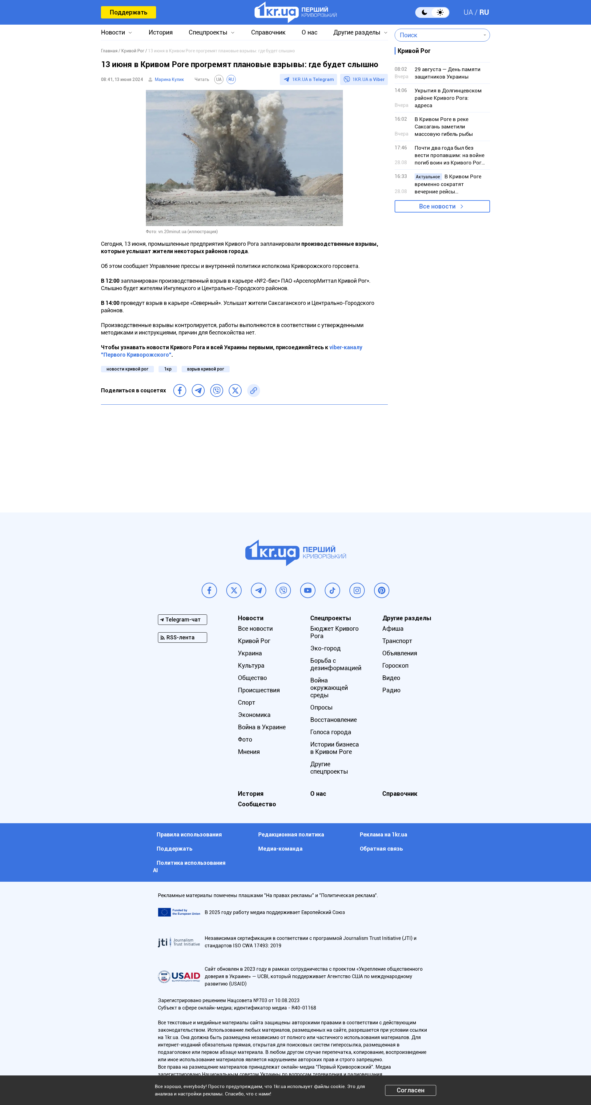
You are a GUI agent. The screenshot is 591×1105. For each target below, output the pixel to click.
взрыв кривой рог (205, 368)
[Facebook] (179, 390)
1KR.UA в (313, 79)
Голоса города (330, 732)
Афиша (393, 628)
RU (484, 12)
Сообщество (257, 804)
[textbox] (438, 35)
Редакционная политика (291, 834)
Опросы (321, 707)
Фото (245, 739)
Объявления (399, 653)
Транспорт (397, 641)
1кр (167, 368)
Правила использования (189, 834)
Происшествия (259, 690)
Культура (251, 665)
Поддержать (128, 12)
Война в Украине (262, 727)
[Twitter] (235, 390)
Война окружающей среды (329, 688)
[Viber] (216, 390)
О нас (309, 32)
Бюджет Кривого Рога (334, 632)
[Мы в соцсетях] (209, 590)
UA (468, 12)
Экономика (254, 714)
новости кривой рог (127, 368)
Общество (252, 678)
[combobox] (438, 35)
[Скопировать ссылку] (253, 390)
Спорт (246, 702)
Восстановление (333, 719)
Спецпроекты (208, 32)
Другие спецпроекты (329, 767)
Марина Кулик (169, 79)
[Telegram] (198, 390)
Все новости (437, 206)
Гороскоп (395, 665)
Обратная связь (381, 848)
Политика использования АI (189, 866)
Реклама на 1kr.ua (383, 834)
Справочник (268, 32)
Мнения (249, 751)
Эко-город (325, 648)
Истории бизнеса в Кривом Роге (334, 748)
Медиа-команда (280, 848)
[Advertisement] (244, 454)
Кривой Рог (254, 641)
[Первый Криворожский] (296, 12)
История (161, 32)
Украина (250, 653)
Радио (391, 690)
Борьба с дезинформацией (335, 664)
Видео (391, 678)
